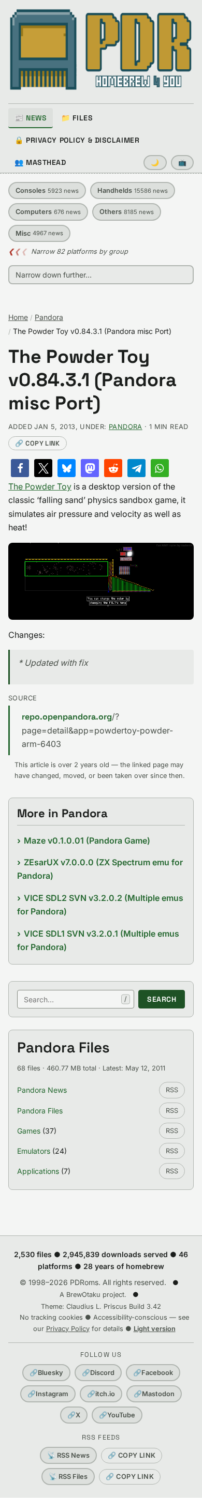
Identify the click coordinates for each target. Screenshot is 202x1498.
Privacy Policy (68, 1329)
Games (28, 1130)
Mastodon (154, 1394)
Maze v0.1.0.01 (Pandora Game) (87, 840)
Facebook (153, 1373)
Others (126, 212)
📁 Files (77, 118)
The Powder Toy (39, 486)
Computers (48, 212)
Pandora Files (40, 1110)
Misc (39, 233)
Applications (38, 1171)
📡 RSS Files (68, 1476)
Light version (155, 1329)
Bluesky (46, 1373)
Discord (98, 1373)
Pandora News (42, 1090)
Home (18, 317)
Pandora (49, 317)
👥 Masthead (40, 162)
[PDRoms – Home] (101, 49)
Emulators (33, 1151)
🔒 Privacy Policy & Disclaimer (77, 140)
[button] (20, 468)
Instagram (47, 1394)
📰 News (31, 118)
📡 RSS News (68, 1455)
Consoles (47, 190)
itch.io (101, 1394)
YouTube (117, 1415)
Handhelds (132, 190)
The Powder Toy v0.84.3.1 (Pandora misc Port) (92, 380)
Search (161, 999)
